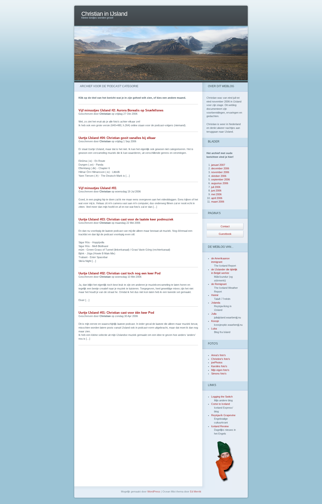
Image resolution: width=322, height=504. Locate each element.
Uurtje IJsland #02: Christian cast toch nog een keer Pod (119, 273)
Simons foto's (219, 373)
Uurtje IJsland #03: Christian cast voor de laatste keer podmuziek (125, 219)
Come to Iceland (220, 403)
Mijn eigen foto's (220, 370)
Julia (213, 313)
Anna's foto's (218, 355)
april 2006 (216, 198)
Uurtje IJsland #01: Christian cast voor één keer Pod (116, 312)
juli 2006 (215, 187)
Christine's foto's (220, 359)
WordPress (153, 491)
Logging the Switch (222, 396)
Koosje (215, 321)
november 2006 (220, 172)
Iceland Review (220, 426)
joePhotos (217, 362)
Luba (214, 328)
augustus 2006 (219, 183)
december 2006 (220, 168)
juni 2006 (216, 190)
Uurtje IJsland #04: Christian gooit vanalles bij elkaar (117, 138)
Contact (225, 226)
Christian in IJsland (104, 14)
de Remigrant (219, 284)
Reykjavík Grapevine (223, 415)
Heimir (215, 295)
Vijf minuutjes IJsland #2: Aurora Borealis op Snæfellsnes (120, 110)
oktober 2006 (218, 176)
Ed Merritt (195, 491)
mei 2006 (216, 194)
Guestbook (225, 233)
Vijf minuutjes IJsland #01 (97, 188)
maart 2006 (217, 201)
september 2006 (220, 179)
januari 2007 (218, 164)
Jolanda (215, 302)
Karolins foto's (219, 366)
